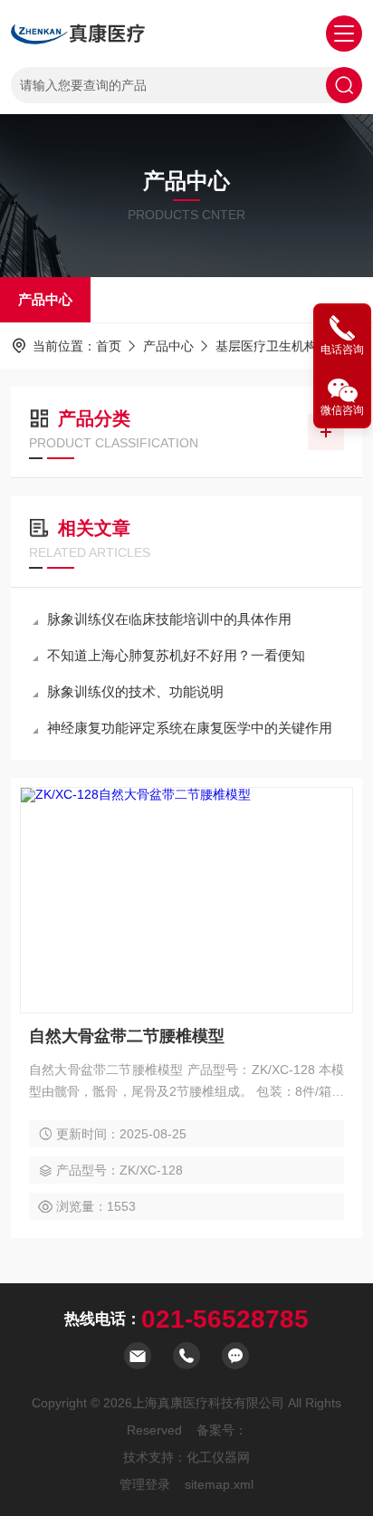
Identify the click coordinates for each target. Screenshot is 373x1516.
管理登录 (145, 1484)
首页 (108, 346)
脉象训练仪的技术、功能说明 (135, 691)
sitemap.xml (219, 1484)
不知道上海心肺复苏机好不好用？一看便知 (176, 655)
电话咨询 (342, 349)
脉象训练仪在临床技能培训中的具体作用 (169, 619)
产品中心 (45, 299)
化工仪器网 (218, 1457)
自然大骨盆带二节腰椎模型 (127, 1036)
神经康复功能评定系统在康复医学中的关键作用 (189, 727)
